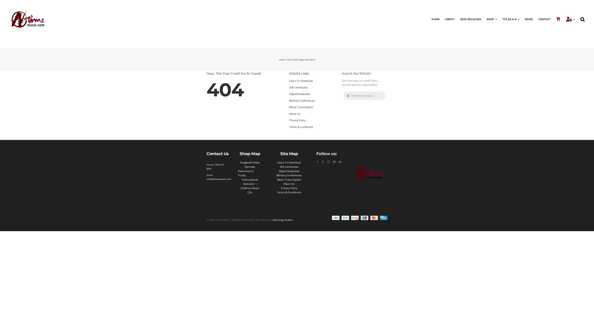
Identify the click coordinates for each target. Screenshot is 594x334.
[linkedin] (340, 162)
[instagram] (328, 162)
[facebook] (317, 162)
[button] (582, 19)
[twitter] (323, 162)
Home (282, 59)
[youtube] (334, 162)
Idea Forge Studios (283, 219)
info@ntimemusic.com (219, 179)
